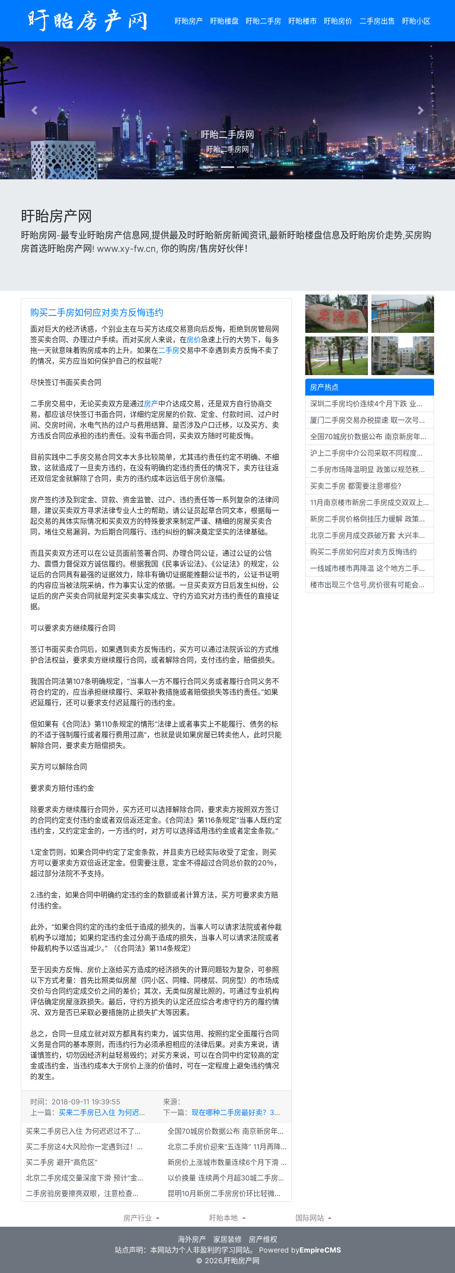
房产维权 (263, 1239)
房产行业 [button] (139, 1217)
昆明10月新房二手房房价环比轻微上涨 (228, 1193)
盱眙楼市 (302, 20)
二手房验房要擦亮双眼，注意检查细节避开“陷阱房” (88, 1193)
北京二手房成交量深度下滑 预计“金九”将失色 (88, 1177)
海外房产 (192, 1239)
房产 (151, 403)
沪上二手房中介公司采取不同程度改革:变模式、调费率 (372, 453)
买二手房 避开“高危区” (61, 1162)
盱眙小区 (416, 20)
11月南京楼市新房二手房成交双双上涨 (370, 502)
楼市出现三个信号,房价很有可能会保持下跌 (372, 584)
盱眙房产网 (241, 1260)
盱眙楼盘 (224, 20)
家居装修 (227, 1239)
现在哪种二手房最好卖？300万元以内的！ (259, 1112)
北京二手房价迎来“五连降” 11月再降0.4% (229, 1146)
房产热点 (324, 387)
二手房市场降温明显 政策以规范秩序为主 (372, 469)
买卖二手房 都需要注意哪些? (355, 485)
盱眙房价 (338, 20)
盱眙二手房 (263, 20)
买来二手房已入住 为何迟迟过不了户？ (120, 1112)
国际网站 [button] (310, 1217)
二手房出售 (377, 20)
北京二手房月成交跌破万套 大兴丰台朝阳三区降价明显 (372, 535)
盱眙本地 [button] (224, 1217)
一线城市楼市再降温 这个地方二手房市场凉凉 (372, 568)
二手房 (169, 350)
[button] (34, 110)
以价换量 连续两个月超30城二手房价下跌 (229, 1177)
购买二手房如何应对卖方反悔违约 (97, 312)
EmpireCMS (320, 1249)
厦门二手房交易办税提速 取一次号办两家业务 (372, 420)
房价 (194, 339)
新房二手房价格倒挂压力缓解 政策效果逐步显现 (372, 518)
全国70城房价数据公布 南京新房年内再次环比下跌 (229, 1131)
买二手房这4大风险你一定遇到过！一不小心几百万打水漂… (88, 1146)
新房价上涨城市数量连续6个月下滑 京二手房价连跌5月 (229, 1162)
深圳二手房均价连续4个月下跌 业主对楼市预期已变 (372, 403)
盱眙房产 (189, 20)
